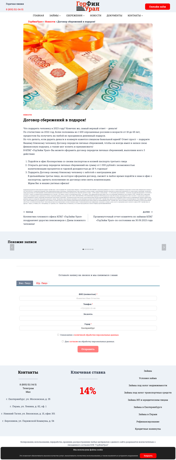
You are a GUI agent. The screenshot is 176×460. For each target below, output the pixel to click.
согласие (73, 341)
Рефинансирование (147, 421)
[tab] (83, 249)
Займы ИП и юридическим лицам (148, 399)
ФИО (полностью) (88, 294)
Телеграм (28, 388)
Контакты (28, 372)
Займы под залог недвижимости (148, 385)
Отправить (88, 349)
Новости (95, 15)
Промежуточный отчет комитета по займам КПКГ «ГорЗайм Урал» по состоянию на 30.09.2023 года (123, 216)
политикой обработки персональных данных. (96, 335)
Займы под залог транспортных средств (148, 392)
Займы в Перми (148, 414)
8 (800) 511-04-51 (14, 9)
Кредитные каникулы (148, 428)
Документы (114, 15)
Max (28, 391)
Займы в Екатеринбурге (148, 407)
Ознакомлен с (89, 335)
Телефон (88, 304)
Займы (148, 370)
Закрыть (148, 455)
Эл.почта (88, 314)
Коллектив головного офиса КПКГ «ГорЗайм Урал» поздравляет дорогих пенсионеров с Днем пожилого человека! (54, 218)
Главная (38, 15)
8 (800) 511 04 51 (28, 384)
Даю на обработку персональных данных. (90, 341)
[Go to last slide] (12, 247)
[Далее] (164, 247)
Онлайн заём (157, 6)
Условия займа (148, 378)
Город (88, 324)
